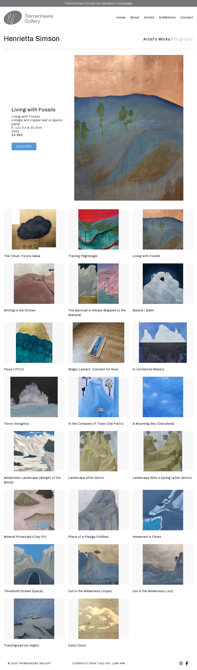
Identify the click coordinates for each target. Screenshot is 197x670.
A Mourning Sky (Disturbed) (153, 423)
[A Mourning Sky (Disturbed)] (163, 397)
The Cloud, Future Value (22, 256)
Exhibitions (167, 17)
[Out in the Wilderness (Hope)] (98, 564)
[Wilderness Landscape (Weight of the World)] (34, 451)
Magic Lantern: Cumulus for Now (93, 369)
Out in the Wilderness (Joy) (153, 591)
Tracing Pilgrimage (82, 256)
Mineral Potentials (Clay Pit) (25, 536)
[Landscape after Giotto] (98, 451)
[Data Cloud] (98, 619)
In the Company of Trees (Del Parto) (96, 423)
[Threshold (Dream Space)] (34, 564)
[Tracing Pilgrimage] (98, 229)
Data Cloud (77, 645)
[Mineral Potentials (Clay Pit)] (34, 510)
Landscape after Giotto (86, 477)
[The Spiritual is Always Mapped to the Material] (98, 283)
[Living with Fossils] (163, 229)
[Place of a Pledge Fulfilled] (98, 510)
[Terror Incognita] (34, 397)
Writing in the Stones (20, 310)
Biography (183, 39)
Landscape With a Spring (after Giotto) (162, 477)
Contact (186, 17)
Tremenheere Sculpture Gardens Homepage (98, 3)
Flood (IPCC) (14, 369)
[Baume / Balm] (163, 283)
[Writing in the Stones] (34, 283)
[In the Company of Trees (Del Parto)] (98, 397)
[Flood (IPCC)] (34, 342)
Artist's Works (156, 39)
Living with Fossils (146, 256)
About (134, 17)
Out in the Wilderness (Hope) (90, 591)
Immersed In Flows (147, 536)
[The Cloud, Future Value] (34, 229)
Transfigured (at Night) (21, 645)
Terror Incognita (16, 423)
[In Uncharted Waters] (163, 342)
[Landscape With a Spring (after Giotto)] (163, 451)
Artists (149, 17)
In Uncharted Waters (148, 369)
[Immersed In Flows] (163, 510)
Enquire (24, 146)
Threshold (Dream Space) (23, 591)
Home (121, 17)
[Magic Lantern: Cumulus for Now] (98, 342)
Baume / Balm (143, 310)
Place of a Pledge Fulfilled (88, 536)
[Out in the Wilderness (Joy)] (163, 564)
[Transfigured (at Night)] (34, 619)
